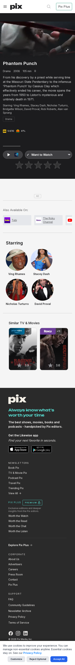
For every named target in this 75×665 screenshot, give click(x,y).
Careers (13, 569)
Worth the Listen (18, 531)
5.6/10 (11, 131)
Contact (13, 579)
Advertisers (15, 564)
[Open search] (49, 6)
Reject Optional (37, 659)
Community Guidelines (21, 605)
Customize (16, 659)
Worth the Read (17, 521)
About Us (13, 559)
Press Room (15, 574)
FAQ (10, 599)
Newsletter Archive (19, 610)
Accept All (58, 659)
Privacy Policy (16, 616)
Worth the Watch (18, 515)
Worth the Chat (17, 526)
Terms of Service (18, 622)
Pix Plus (13, 584)
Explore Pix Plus (18, 545)
